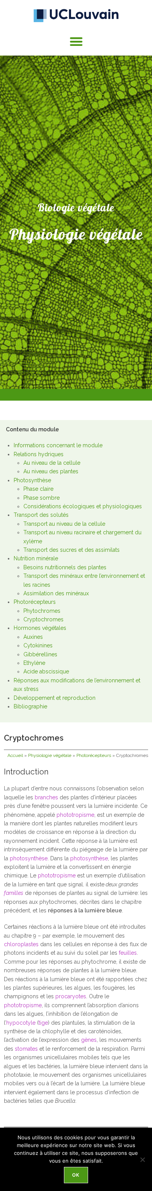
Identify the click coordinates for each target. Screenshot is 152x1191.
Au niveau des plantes (50, 471)
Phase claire (38, 489)
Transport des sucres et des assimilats (71, 550)
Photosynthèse (32, 480)
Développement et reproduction (54, 698)
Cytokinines (38, 645)
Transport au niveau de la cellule (64, 524)
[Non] (142, 1159)
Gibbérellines (40, 654)
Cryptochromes (43, 619)
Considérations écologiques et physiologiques (82, 506)
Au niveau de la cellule (51, 463)
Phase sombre (41, 498)
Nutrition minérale (36, 558)
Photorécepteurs (35, 602)
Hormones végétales (40, 628)
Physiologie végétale (49, 755)
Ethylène (34, 663)
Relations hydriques (39, 454)
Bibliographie (30, 706)
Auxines (33, 637)
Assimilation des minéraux (56, 593)
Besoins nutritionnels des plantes (64, 567)
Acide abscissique (46, 671)
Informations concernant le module (58, 445)
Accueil (15, 755)
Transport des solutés (41, 515)
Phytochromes (41, 611)
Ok (76, 1175)
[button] (76, 41)
